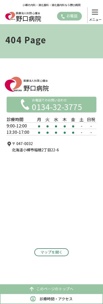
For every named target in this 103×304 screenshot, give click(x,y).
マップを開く (51, 252)
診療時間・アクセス (56, 298)
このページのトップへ (54, 288)
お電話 (71, 15)
